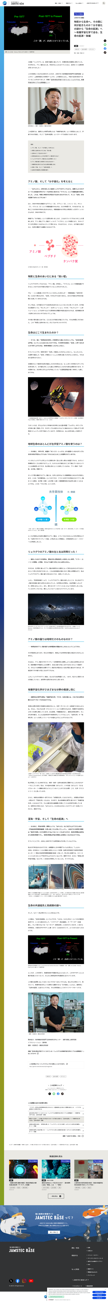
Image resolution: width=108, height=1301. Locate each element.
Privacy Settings (99, 1292)
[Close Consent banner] (105, 1289)
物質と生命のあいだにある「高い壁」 (42, 150)
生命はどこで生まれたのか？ (39, 153)
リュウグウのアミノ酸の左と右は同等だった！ (44, 159)
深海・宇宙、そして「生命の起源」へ (42, 167)
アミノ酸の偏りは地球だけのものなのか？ (43, 161)
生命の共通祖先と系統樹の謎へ (40, 170)
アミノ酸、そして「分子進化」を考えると (43, 148)
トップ (10, 1144)
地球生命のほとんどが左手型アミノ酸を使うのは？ (45, 156)
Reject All (99, 1295)
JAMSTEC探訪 (17, 1144)
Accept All (99, 1298)
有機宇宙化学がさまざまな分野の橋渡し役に (44, 164)
